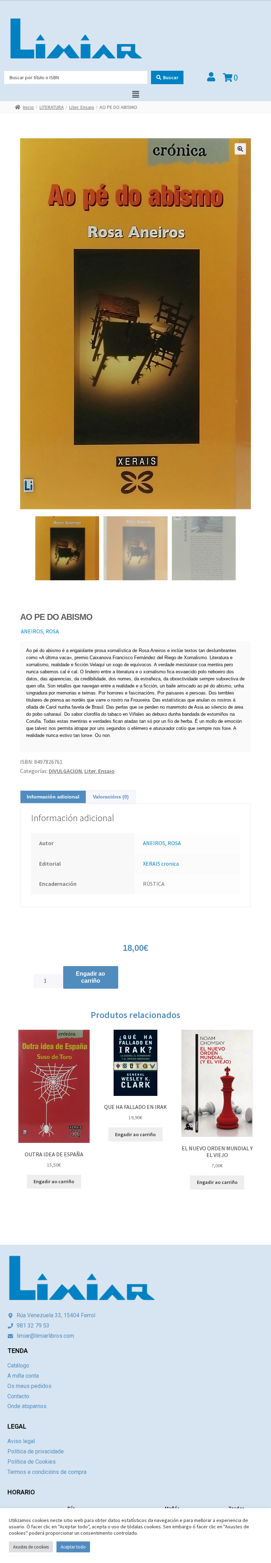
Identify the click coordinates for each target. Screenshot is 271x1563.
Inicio (28, 107)
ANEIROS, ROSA (40, 631)
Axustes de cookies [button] (31, 1547)
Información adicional (53, 797)
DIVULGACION (65, 770)
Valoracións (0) (111, 797)
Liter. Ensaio (81, 107)
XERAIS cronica (161, 863)
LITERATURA (52, 107)
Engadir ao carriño (90, 977)
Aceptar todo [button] (73, 1547)
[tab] (53, 796)
